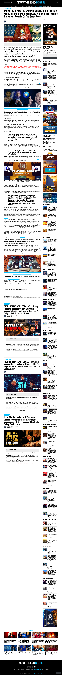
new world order (32, 297)
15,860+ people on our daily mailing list (12, 277)
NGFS (34, 121)
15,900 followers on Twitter (15, 280)
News (12, 6)
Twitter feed (25, 214)
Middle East (22, 6)
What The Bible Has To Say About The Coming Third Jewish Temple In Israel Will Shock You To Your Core (52, 541)
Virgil (38, 159)
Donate (44, 6)
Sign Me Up (50, 58)
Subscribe (58, 672)
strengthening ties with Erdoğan (28, 345)
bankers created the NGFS (28, 81)
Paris (39, 297)
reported (10, 222)
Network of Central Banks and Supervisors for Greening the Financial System (16, 297)
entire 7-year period (15, 77)
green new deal (18, 296)
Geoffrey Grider (9, 316)
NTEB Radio (28, 6)
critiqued (24, 160)
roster (17, 127)
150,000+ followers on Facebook (13, 279)
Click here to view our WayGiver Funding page (19, 243)
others (9, 160)
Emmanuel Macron (12, 296)
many (6, 160)
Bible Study (17, 6)
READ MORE (22, 237)
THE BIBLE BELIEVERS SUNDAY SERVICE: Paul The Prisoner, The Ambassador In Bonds (52, 64)
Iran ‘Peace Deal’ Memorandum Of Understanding (29, 399)
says (7, 145)
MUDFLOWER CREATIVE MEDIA (37, 673)
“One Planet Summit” (32, 72)
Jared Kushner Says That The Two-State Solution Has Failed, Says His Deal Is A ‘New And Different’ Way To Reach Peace (51, 523)
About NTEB (49, 6)
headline (23, 115)
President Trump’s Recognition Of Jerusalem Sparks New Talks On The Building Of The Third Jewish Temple (52, 535)
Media (32, 6)
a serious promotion (23, 87)
